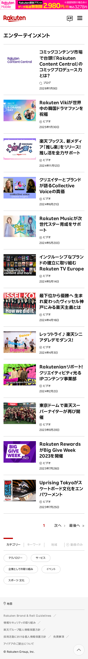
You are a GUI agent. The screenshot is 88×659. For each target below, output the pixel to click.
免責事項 (58, 636)
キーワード (34, 544)
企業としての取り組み (20, 569)
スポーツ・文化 (16, 580)
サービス (41, 557)
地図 (9, 603)
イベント (51, 569)
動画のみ (76, 544)
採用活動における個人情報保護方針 (25, 636)
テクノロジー (15, 557)
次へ (57, 525)
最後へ (74, 525)
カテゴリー (14, 544)
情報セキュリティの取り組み (20, 622)
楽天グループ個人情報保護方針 (22, 629)
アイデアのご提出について (19, 643)
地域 (54, 544)
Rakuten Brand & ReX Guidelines (27, 615)
